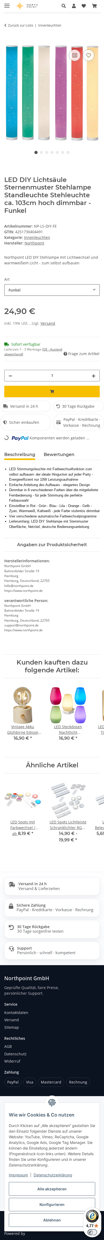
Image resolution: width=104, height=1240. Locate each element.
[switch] (92, 1232)
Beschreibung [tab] (19, 454)
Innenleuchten (37, 237)
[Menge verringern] (10, 375)
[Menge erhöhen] (93, 375)
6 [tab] (62, 152)
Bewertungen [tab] (59, 454)
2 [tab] (41, 152)
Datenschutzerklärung (53, 1175)
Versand (48, 323)
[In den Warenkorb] (8, 42)
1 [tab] (36, 152)
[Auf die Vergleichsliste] (75, 55)
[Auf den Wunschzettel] (88, 55)
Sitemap (11, 1027)
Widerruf (12, 1061)
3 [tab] (46, 152)
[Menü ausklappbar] (7, 3)
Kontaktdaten (16, 1012)
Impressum (18, 1175)
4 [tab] (52, 152)
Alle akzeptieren (52, 1189)
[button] (74, 6)
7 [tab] (68, 152)
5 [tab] (57, 152)
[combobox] (52, 290)
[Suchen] (63, 6)
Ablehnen (52, 1220)
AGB (8, 1046)
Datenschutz (15, 1053)
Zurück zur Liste (20, 25)
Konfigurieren (52, 1204)
